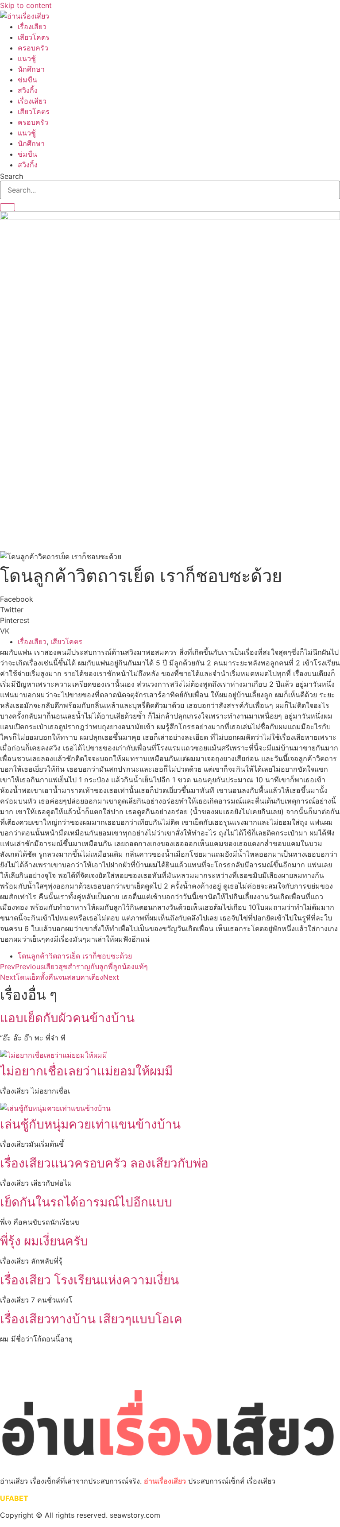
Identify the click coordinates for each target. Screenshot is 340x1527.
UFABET (14, 1498)
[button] (170, 599)
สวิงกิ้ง (28, 90)
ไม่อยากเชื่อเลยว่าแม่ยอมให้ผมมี (86, 1071)
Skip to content (26, 5)
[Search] (7, 207)
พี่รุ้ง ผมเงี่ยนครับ (44, 1241)
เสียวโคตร (34, 37)
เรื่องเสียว (32, 26)
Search (11, 176)
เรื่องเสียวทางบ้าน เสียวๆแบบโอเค (91, 1318)
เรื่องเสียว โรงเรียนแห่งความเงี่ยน (89, 1279)
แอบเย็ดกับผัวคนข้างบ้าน (67, 1017)
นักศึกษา (31, 69)
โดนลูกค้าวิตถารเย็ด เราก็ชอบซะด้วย (75, 955)
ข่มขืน (27, 79)
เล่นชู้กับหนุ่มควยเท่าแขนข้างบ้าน (90, 1124)
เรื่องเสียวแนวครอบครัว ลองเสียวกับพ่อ (104, 1163)
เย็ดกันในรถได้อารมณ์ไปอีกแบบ (86, 1202)
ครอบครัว (33, 47)
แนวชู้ (27, 58)
